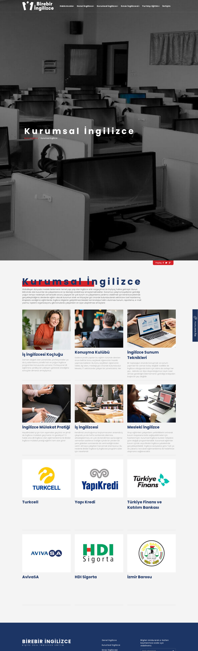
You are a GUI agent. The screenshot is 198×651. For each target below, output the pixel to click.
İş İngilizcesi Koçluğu (42, 354)
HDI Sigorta (86, 577)
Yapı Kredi (85, 502)
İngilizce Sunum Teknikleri (143, 355)
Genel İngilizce (109, 640)
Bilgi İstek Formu (195, 328)
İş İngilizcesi (86, 427)
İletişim (166, 6)
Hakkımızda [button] (66, 6)
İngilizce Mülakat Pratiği (46, 427)
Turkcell (30, 502)
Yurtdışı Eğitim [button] (150, 6)
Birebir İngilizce (31, 138)
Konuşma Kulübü (92, 352)
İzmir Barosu (139, 577)
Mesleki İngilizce (143, 427)
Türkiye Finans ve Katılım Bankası (144, 504)
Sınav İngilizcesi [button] (129, 6)
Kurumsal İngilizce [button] (107, 6)
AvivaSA (30, 577)
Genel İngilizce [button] (85, 6)
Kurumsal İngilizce (111, 645)
